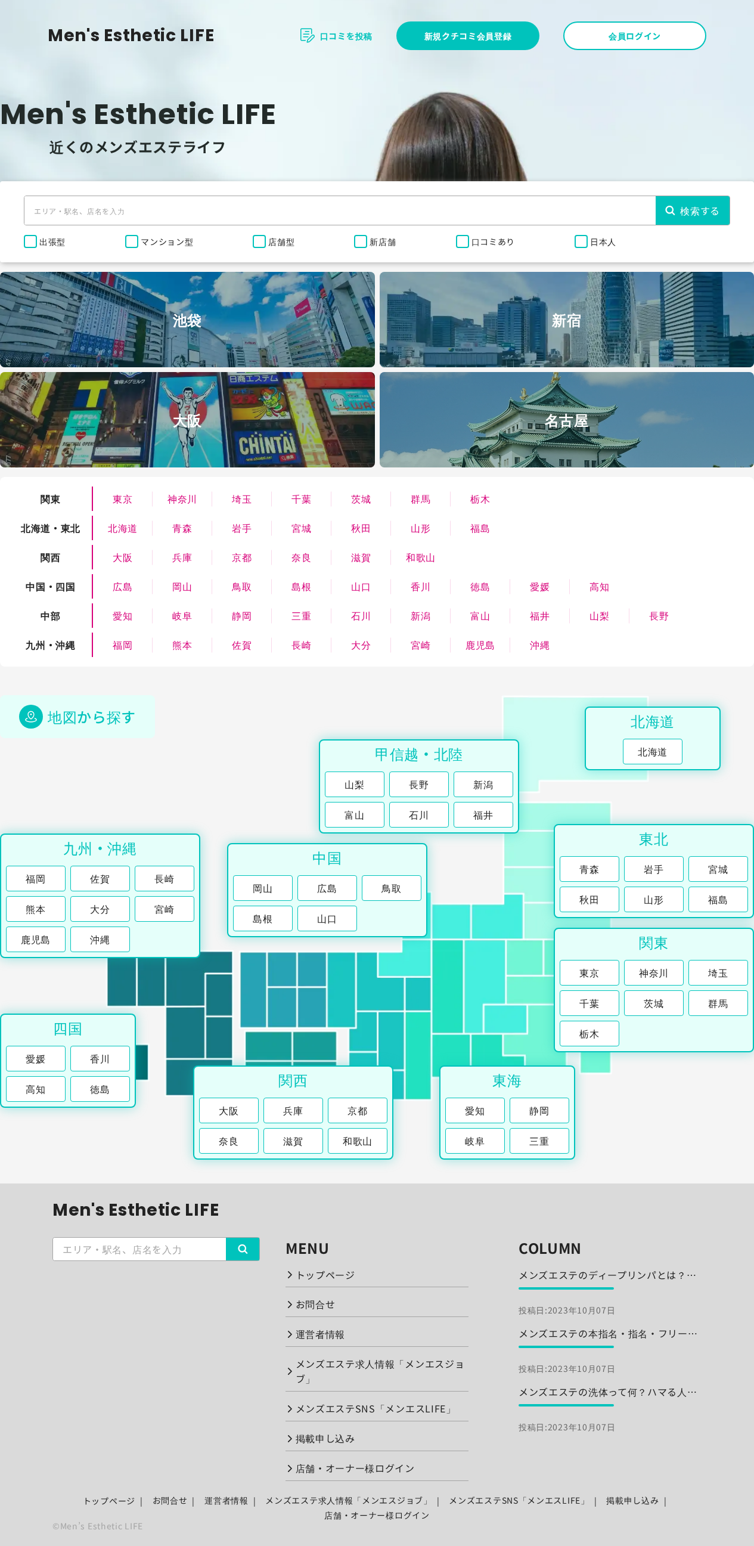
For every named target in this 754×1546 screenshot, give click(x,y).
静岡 (242, 615)
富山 (480, 615)
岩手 (242, 528)
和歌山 (421, 557)
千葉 (301, 498)
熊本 (182, 644)
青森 (182, 528)
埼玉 (242, 498)
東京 (122, 498)
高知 (599, 586)
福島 (480, 528)
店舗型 (281, 241)
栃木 (480, 498)
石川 (361, 615)
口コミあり (493, 241)
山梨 (599, 615)
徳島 (480, 586)
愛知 (122, 615)
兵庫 (182, 557)
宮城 (301, 528)
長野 (659, 615)
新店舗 (383, 241)
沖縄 (540, 644)
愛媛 (540, 586)
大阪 (122, 557)
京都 (242, 557)
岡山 (182, 586)
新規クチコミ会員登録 (468, 36)
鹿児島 (480, 644)
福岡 (122, 644)
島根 (301, 586)
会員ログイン (635, 36)
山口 (361, 586)
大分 (361, 644)
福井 (540, 615)
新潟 (420, 615)
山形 (420, 528)
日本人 (603, 241)
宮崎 (420, 644)
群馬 (420, 498)
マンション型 (167, 241)
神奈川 (182, 498)
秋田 (361, 528)
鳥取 (242, 586)
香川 (420, 586)
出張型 (52, 241)
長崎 (301, 644)
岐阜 (182, 615)
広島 (122, 586)
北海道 (123, 528)
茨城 (361, 498)
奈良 (301, 557)
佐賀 (242, 644)
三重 (301, 615)
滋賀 (361, 557)
